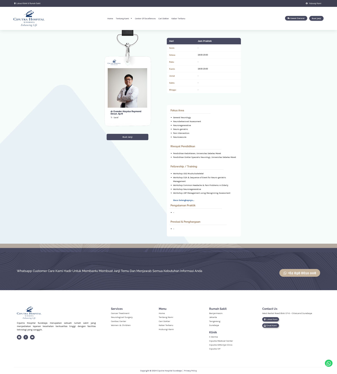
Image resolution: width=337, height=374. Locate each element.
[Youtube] (32, 337)
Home (110, 18)
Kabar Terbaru (178, 18)
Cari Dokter (163, 18)
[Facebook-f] (25, 337)
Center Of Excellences (145, 18)
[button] (184, 200)
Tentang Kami (122, 18)
